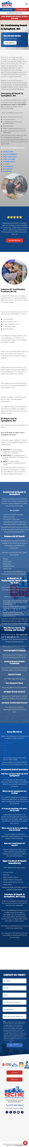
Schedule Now (22, 9)
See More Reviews (14, 240)
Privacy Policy (19, 1145)
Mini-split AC (7, 169)
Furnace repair (8, 151)
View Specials (7, 9)
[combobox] (14, 1002)
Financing (14, 1072)
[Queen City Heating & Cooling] (6, 4)
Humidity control (9, 161)
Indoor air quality (9, 159)
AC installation (8, 166)
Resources (14, 1079)
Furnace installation (10, 154)
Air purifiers (7, 171)
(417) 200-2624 (15, 1105)
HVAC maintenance (10, 156)
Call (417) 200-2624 (15, 13)
